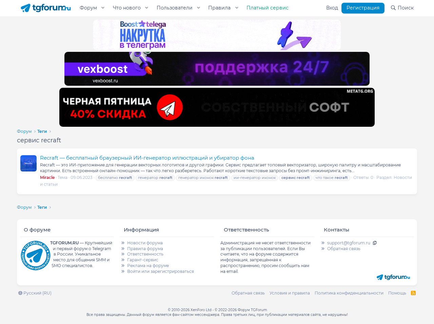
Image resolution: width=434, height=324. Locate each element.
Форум (88, 8)
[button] (103, 8)
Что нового (127, 8)
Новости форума (145, 242)
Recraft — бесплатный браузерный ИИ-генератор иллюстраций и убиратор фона (147, 158)
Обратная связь (343, 248)
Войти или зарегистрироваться (160, 271)
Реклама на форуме (148, 265)
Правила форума (145, 248)
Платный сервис (267, 8)
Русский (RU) (37, 293)
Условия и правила (290, 293)
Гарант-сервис (142, 259)
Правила (219, 8)
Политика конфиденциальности (349, 293)
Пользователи (175, 8)
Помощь (397, 293)
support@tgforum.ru (348, 242)
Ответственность (145, 254)
